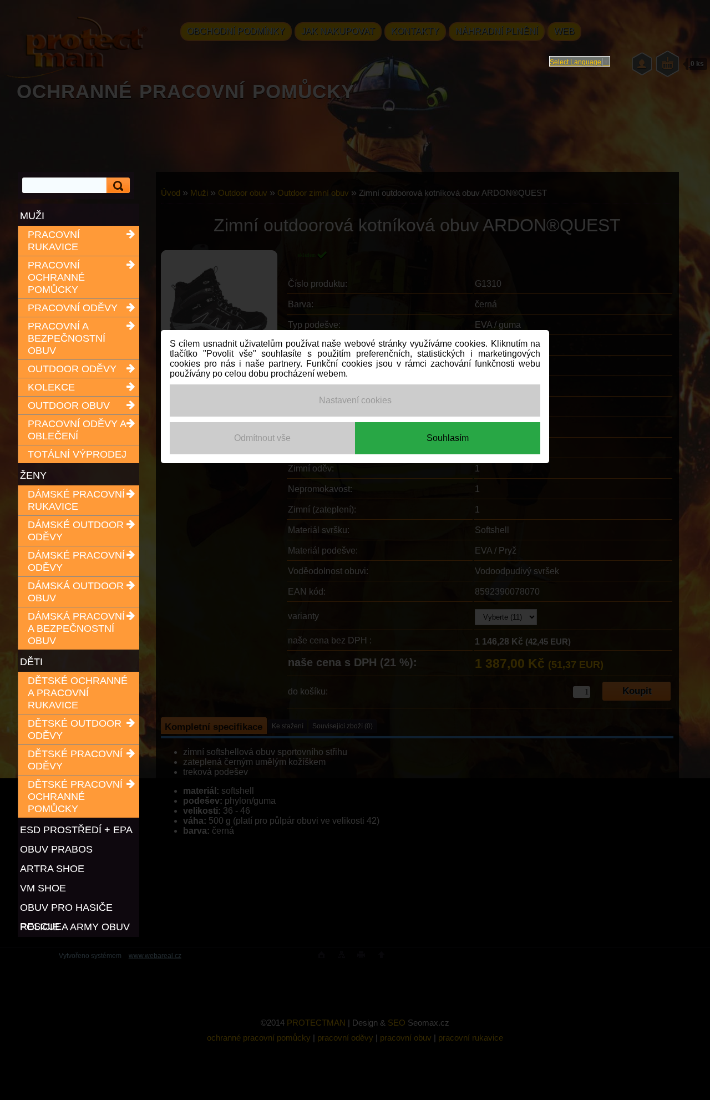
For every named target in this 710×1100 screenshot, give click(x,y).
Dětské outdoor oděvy (74, 729)
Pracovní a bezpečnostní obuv (66, 338)
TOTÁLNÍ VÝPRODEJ (77, 454)
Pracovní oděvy (73, 307)
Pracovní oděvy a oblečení (77, 430)
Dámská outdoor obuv (76, 592)
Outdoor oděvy (72, 368)
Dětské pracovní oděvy (75, 760)
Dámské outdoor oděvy (76, 531)
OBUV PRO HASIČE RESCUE (66, 908)
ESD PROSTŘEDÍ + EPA (76, 829)
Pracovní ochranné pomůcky (56, 277)
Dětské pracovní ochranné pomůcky (75, 796)
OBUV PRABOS (56, 849)
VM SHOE (43, 888)
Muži (32, 215)
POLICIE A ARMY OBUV (75, 926)
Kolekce (51, 387)
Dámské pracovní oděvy (76, 561)
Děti (31, 661)
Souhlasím (448, 438)
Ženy (33, 475)
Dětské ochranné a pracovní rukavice (78, 693)
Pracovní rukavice (54, 240)
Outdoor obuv (69, 405)
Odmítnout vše (262, 438)
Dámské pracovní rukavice (76, 500)
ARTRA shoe (52, 868)
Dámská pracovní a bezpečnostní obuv (76, 628)
